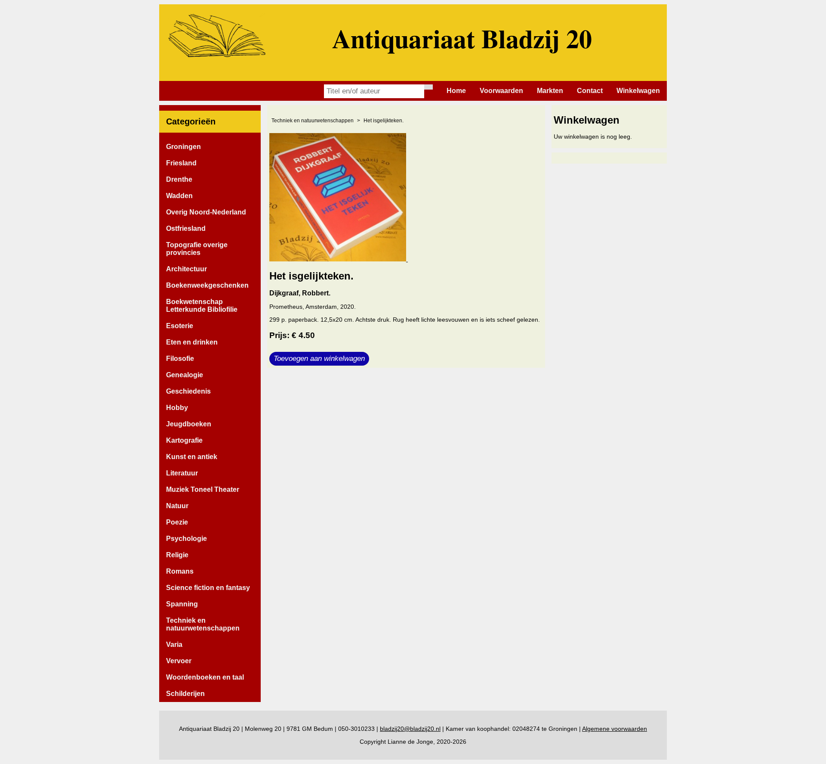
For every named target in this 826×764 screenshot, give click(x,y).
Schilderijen (185, 693)
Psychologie (186, 538)
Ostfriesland (186, 228)
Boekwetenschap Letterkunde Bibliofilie (201, 305)
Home (456, 90)
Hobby (177, 407)
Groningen (183, 146)
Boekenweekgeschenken (207, 285)
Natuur (177, 505)
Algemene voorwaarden (614, 728)
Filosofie (180, 358)
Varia (174, 644)
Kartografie (184, 440)
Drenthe (179, 179)
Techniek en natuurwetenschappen (203, 624)
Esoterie (179, 325)
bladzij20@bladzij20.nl (410, 728)
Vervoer (178, 661)
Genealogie (184, 375)
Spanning (182, 604)
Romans (180, 571)
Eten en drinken (192, 342)
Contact (590, 90)
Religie (177, 555)
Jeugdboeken (188, 424)
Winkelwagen (638, 90)
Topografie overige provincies (197, 248)
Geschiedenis (188, 391)
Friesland (181, 163)
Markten (550, 90)
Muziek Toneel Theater (202, 489)
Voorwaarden (501, 90)
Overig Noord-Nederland (206, 212)
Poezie (177, 522)
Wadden (179, 195)
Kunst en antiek (191, 456)
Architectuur (186, 269)
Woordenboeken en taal (205, 677)
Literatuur (182, 473)
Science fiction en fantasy (208, 587)
